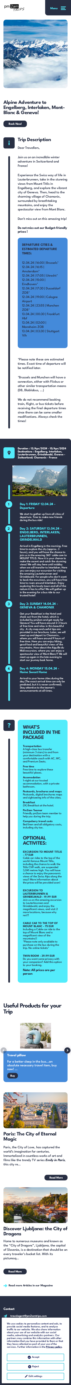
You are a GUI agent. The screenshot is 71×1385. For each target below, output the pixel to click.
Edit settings (35, 1376)
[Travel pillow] (35, 1051)
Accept (35, 1357)
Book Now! (15, 124)
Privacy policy (54, 1347)
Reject (35, 1366)
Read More (56, 1177)
